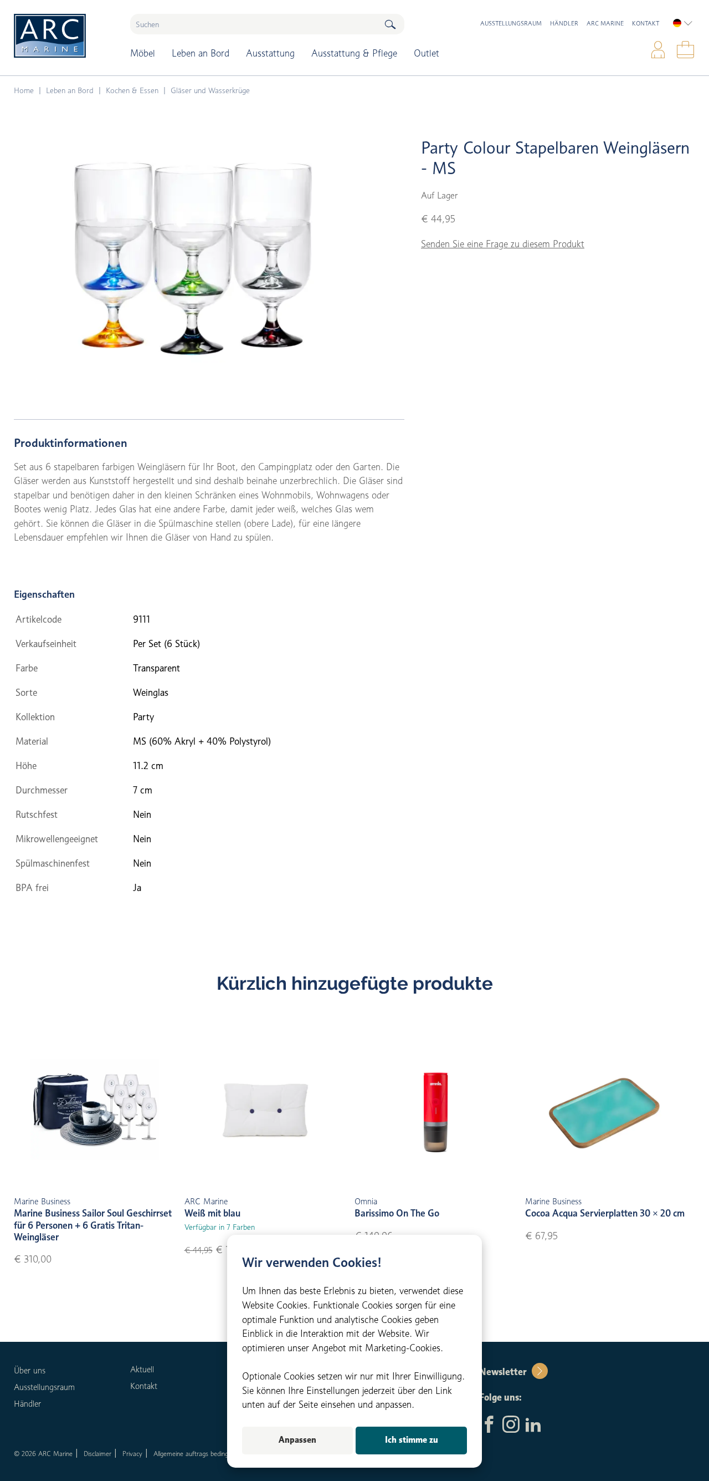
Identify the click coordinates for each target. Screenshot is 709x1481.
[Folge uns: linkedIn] (533, 1425)
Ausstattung (270, 53)
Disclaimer (97, 1453)
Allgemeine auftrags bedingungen (199, 1453)
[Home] (64, 36)
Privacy (132, 1453)
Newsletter (502, 1371)
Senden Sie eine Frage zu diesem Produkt (502, 244)
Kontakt (645, 23)
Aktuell (142, 1370)
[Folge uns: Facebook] (489, 1425)
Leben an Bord (200, 53)
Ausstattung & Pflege (354, 53)
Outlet (426, 53)
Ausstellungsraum (511, 23)
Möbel (142, 53)
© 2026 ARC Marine (43, 1453)
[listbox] (682, 23)
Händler (564, 23)
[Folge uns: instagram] (511, 1425)
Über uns (29, 1371)
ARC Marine (605, 23)
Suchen (390, 24)
